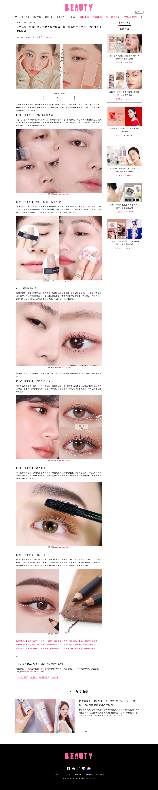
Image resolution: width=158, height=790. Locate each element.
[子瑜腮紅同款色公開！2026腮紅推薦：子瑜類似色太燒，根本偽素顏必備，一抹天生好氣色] (124, 229)
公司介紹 (57, 774)
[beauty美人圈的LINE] (84, 768)
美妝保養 (25, 17)
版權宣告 (89, 774)
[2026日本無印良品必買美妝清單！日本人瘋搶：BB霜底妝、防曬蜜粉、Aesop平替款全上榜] (124, 192)
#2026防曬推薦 (112, 17)
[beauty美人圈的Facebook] (68, 768)
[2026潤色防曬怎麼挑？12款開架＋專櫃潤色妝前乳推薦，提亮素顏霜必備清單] (124, 156)
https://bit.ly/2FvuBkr (34, 672)
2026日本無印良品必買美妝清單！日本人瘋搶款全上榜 (124, 206)
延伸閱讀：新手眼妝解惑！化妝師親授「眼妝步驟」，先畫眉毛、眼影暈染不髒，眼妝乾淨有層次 (57, 648)
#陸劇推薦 (84, 17)
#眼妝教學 (44, 677)
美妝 (25, 22)
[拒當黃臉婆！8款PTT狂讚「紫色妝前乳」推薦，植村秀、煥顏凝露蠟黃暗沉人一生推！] (45, 716)
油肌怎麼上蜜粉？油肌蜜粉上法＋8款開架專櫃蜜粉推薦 (124, 57)
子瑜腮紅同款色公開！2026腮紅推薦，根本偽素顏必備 (124, 242)
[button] (74, 98)
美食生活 (60, 17)
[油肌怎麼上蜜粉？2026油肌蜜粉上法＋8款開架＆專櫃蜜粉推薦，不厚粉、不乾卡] (124, 43)
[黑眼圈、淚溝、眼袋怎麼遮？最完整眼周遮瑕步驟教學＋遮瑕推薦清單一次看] (124, 80)
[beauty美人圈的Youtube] (73, 768)
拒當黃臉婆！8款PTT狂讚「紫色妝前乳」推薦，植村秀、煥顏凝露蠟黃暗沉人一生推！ (107, 703)
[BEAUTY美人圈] (79, 7)
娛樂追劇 (49, 17)
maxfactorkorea (64, 194)
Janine (48, 37)
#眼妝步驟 (23, 677)
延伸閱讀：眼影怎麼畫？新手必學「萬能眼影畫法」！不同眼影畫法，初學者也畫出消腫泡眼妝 (56, 645)
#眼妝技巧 (33, 677)
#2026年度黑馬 (130, 17)
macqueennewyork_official (64, 281)
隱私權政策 (100, 774)
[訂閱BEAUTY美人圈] (89, 768)
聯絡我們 (78, 774)
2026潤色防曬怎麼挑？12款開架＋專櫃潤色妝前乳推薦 (124, 170)
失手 (79, 374)
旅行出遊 (72, 17)
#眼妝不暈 (54, 677)
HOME (18, 22)
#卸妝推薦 (97, 17)
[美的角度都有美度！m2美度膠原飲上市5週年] (124, 116)
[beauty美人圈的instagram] (79, 768)
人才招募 (67, 774)
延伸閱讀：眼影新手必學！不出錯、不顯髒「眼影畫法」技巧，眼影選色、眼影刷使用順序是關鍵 (57, 641)
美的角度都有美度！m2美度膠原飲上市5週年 (124, 130)
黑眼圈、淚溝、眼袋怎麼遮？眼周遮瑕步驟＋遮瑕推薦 (124, 93)
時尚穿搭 (37, 17)
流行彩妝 (32, 22)
